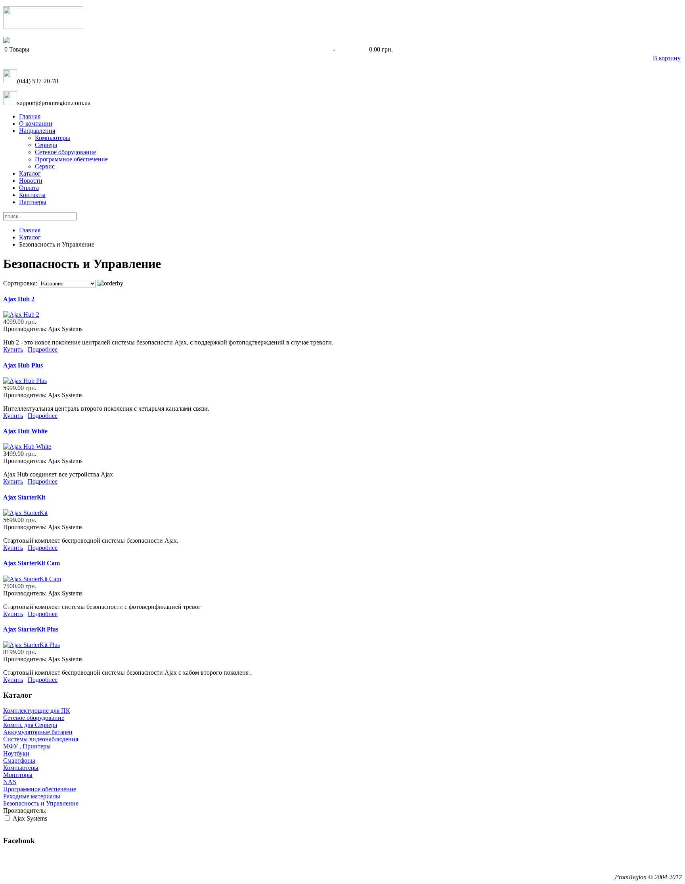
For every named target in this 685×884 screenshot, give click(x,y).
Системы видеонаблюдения (40, 739)
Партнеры (32, 202)
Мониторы (18, 774)
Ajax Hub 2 (18, 299)
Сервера (46, 145)
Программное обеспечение (71, 159)
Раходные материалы (31, 796)
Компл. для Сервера (30, 724)
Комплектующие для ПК (36, 710)
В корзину (667, 58)
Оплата (29, 187)
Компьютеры (52, 137)
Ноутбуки (16, 753)
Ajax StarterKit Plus (30, 629)
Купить (13, 349)
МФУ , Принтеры (27, 746)
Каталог (30, 173)
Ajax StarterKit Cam (31, 563)
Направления (37, 130)
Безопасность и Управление (40, 803)
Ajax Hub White (25, 431)
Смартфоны (19, 760)
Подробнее (42, 349)
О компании (35, 123)
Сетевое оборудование (65, 152)
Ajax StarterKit (24, 497)
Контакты (32, 194)
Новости (30, 180)
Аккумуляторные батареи (38, 732)
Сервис (45, 166)
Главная (29, 116)
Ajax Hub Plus (23, 365)
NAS (9, 782)
